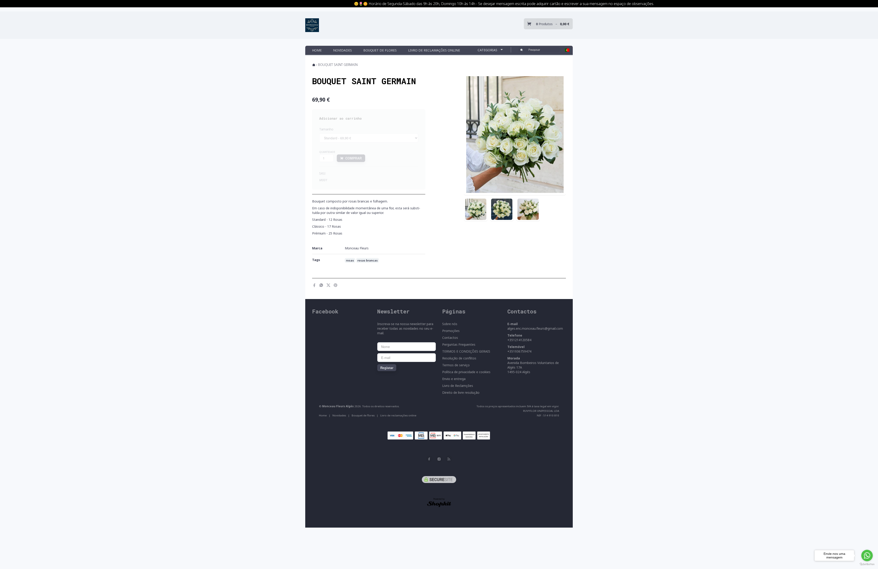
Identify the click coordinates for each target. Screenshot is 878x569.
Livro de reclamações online (434, 50)
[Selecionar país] (567, 50)
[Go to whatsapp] (867, 555)
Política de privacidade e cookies (466, 372)
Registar (386, 367)
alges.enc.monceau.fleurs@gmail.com (535, 328)
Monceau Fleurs (357, 248)
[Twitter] (328, 285)
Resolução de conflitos (459, 358)
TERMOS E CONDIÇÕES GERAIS (466, 351)
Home (317, 50)
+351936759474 (519, 351)
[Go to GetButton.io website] (867, 564)
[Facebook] (314, 285)
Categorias (488, 50)
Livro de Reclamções (457, 385)
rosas (350, 260)
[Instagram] (439, 459)
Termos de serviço (456, 365)
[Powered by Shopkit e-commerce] (439, 503)
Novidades (342, 50)
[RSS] (448, 459)
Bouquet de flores (380, 50)
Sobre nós (449, 324)
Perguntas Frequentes (458, 344)
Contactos (450, 337)
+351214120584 (519, 340)
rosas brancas (367, 260)
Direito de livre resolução (460, 392)
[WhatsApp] (321, 285)
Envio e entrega (454, 379)
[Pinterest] (335, 285)
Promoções (451, 331)
